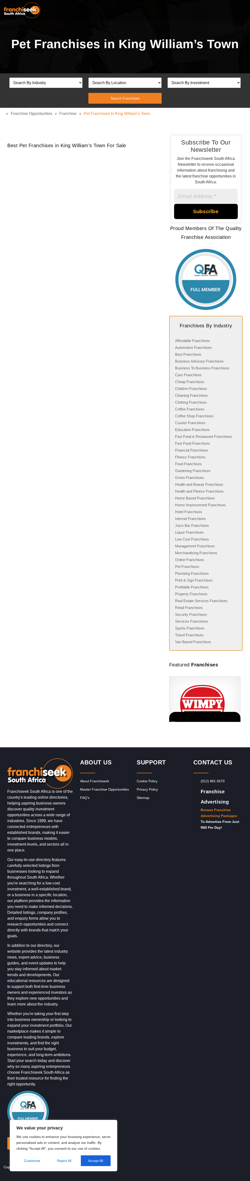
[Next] (236, 699)
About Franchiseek (94, 781)
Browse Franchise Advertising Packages (219, 813)
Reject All (64, 1161)
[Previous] (175, 699)
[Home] (5, 113)
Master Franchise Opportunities (104, 789)
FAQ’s (84, 798)
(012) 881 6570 (213, 781)
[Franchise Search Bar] (230, 9)
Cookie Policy (147, 781)
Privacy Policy (147, 789)
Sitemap (143, 798)
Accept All (95, 1161)
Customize (32, 1161)
